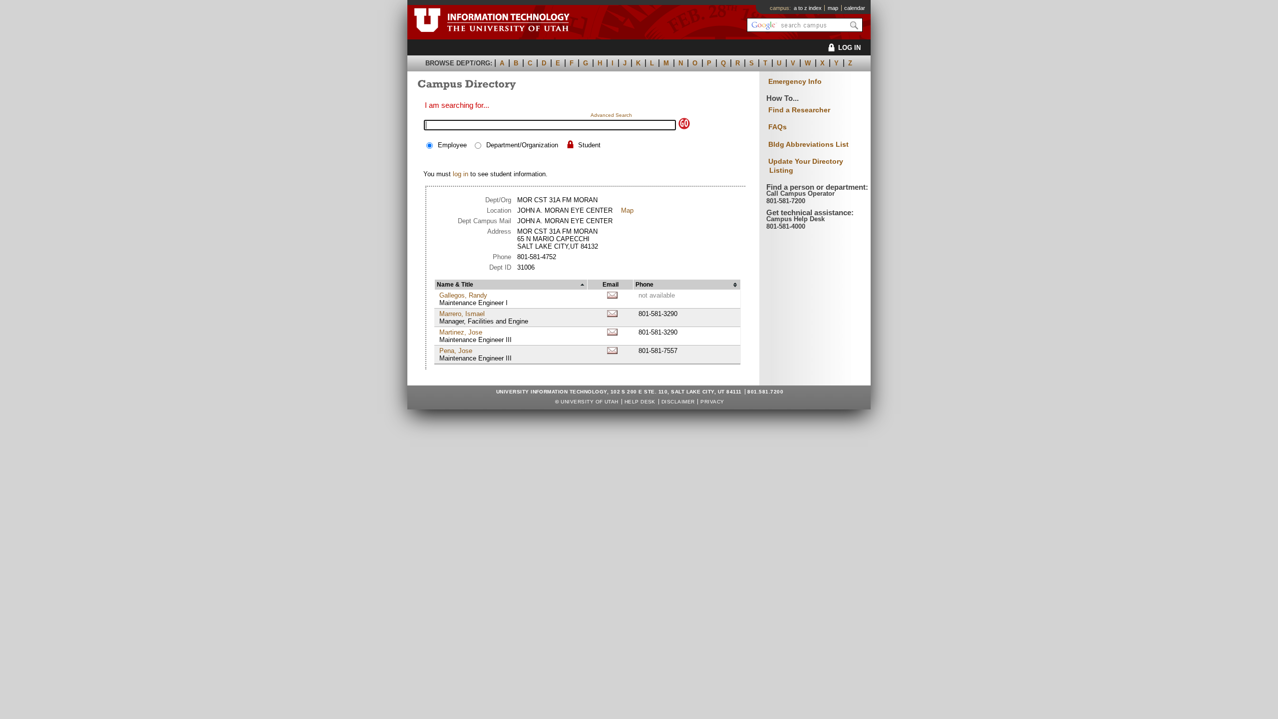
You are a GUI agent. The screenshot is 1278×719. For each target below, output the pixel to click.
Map (627, 210)
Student (589, 145)
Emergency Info (795, 81)
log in (460, 174)
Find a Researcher (799, 110)
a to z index (808, 8)
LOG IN (849, 47)
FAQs (777, 127)
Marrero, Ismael (462, 314)
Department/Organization (522, 145)
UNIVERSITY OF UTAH (590, 401)
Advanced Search (611, 115)
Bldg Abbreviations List (808, 144)
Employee (452, 145)
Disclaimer (678, 401)
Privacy (712, 401)
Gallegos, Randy (463, 295)
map (833, 8)
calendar (854, 8)
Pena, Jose (455, 351)
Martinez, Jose (460, 332)
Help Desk (640, 401)
